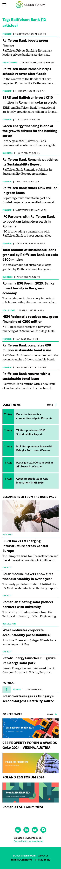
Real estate (8, 311)
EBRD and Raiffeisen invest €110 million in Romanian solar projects (29, 100)
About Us (43, 856)
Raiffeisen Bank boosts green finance (25, 43)
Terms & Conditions (21, 860)
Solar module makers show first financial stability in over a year (27, 577)
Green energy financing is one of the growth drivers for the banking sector (29, 131)
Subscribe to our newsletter (28, 841)
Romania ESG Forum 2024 (22, 807)
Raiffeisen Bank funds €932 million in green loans (30, 191)
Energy (17, 690)
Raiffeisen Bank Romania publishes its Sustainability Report (30, 162)
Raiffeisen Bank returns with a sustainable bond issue (26, 376)
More (50, 405)
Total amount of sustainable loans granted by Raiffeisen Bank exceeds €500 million (30, 255)
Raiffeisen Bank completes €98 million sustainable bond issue (26, 348)
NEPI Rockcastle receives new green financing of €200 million (30, 319)
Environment (10, 63)
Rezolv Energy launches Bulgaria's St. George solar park (29, 661)
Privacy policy (42, 860)
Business (7, 153)
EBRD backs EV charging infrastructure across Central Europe (25, 546)
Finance (7, 34)
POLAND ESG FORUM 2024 (23, 777)
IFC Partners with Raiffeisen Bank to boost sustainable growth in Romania (28, 221)
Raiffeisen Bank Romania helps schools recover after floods (26, 72)
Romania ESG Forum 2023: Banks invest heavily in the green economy (28, 288)
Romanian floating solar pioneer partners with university (27, 605)
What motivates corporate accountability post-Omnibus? (26, 633)
